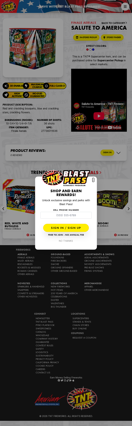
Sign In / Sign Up (66, 228)
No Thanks (66, 240)
